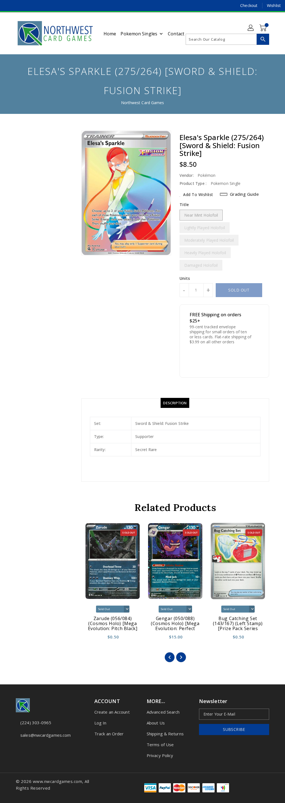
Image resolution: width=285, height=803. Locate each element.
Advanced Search (163, 712)
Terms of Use (160, 744)
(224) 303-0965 (35, 722)
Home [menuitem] (110, 34)
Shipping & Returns (165, 733)
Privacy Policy (160, 755)
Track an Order (109, 733)
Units (185, 278)
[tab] (175, 403)
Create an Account (112, 712)
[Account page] (251, 28)
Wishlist (274, 5)
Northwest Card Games (142, 102)
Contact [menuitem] (176, 34)
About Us (156, 723)
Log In (100, 723)
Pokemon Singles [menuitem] (139, 34)
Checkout (248, 5)
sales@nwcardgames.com (44, 735)
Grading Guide (244, 194)
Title (184, 204)
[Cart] (263, 28)
